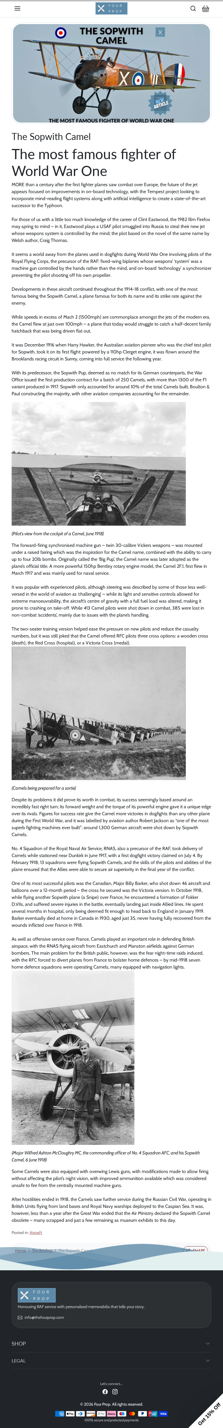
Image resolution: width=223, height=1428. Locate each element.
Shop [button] (19, 1343)
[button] (23, 8)
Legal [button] (19, 1360)
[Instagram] (115, 1391)
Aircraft (36, 1232)
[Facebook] (105, 1391)
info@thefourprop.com (44, 1317)
